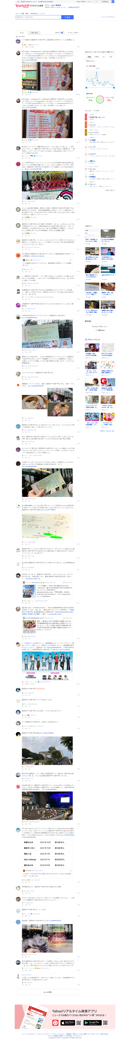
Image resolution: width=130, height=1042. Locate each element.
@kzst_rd (41, 726)
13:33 (78, 368)
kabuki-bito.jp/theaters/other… (65, 612)
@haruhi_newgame (33, 283)
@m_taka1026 (36, 880)
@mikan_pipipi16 (32, 350)
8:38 (78, 882)
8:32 (78, 893)
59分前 (78, 94)
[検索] (113, 1)
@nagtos (36, 822)
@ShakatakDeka (49, 297)
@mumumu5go (32, 430)
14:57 (78, 203)
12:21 (78, 457)
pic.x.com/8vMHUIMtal (49, 789)
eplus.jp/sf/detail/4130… (55, 647)
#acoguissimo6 (36, 51)
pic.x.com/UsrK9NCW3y (29, 60)
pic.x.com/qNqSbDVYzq (29, 317)
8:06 (78, 970)
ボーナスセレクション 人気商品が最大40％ (66, 7)
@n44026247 (32, 498)
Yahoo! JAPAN (80, 1)
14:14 (78, 235)
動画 (27, 13)
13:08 (78, 379)
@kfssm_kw (30, 778)
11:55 (78, 558)
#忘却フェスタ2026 (32, 643)
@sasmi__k (32, 715)
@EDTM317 (32, 542)
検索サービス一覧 (88, 1034)
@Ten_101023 (30, 891)
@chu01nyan (36, 914)
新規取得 (58, 5)
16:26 (78, 142)
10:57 (78, 603)
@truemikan (35, 92)
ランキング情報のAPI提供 (55, 1036)
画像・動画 (34, 32)
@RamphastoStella (37, 870)
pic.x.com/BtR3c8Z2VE (53, 920)
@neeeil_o (29, 975)
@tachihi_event (48, 618)
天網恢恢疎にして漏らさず (106, 1)
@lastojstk (29, 982)
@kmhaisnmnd (31, 308)
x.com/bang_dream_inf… (33, 578)
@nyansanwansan (33, 366)
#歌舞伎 (24, 614)
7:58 (78, 984)
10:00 (78, 684)
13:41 (78, 352)
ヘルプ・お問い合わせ (101, 1034)
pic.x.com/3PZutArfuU (67, 835)
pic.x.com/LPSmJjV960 (29, 107)
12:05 (78, 544)
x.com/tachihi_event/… (55, 614)
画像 (22, 13)
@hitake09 (31, 567)
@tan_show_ (33, 217)
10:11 (78, 638)
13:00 (78, 420)
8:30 (78, 905)
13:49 (78, 311)
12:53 (78, 432)
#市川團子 (37, 614)
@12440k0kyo (30, 441)
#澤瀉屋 (30, 614)
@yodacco (31, 418)
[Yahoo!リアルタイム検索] (29, 5)
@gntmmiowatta (32, 704)
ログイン (47, 7)
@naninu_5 (39, 156)
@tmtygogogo (32, 636)
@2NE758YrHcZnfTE (41, 601)
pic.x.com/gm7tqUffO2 (46, 733)
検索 (68, 17)
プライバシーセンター (58, 1034)
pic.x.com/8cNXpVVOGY (36, 386)
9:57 (78, 47)
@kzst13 (31, 693)
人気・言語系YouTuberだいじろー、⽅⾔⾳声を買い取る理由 (35, 1)
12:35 (78, 443)
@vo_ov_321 (33, 954)
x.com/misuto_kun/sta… (37, 256)
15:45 (78, 158)
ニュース (42, 13)
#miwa (27, 51)
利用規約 (69, 1034)
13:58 (78, 299)
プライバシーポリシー (44, 1034)
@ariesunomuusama (34, 247)
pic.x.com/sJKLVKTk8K (34, 169)
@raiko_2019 (45, 968)
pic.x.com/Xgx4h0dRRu (29, 466)
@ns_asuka (31, 556)
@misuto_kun (35, 44)
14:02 (78, 271)
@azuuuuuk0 (31, 201)
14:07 (78, 249)
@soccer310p (38, 455)
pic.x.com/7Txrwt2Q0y (63, 649)
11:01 (78, 569)
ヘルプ (88, 1)
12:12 (78, 501)
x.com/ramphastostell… (29, 837)
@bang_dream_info (50, 582)
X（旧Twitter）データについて (73, 1036)
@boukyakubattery (45, 682)
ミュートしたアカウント (108, 17)
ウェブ (18, 13)
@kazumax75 (30, 767)
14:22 (78, 219)
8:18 (78, 956)
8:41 (78, 824)
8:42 (78, 780)
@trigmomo (30, 902)
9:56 (78, 717)
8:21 (78, 916)
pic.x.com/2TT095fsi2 (49, 510)
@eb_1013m (29, 269)
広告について (77, 1034)
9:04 (78, 769)
